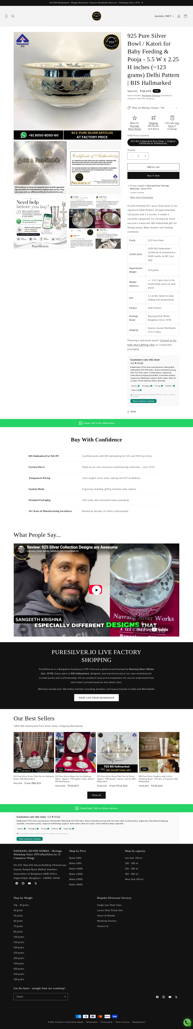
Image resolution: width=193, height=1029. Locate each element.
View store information (141, 197)
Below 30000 (76, 884)
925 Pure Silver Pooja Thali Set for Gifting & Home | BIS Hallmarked (34, 777)
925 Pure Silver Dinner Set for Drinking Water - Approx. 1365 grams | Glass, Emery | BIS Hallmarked (75, 779)
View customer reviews (143, 401)
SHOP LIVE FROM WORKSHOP (96, 697)
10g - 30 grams (21, 905)
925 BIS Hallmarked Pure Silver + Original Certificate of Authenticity (153, 142)
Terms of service (122, 1022)
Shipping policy (138, 1022)
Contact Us (102, 926)
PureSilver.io (60, 1022)
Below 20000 (76, 879)
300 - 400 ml (131, 874)
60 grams (18, 921)
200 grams (19, 947)
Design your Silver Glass (109, 905)
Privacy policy (106, 1022)
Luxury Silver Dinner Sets (110, 910)
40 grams (18, 910)
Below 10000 (76, 868)
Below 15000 (76, 874)
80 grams (18, 931)
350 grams (19, 963)
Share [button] (133, 411)
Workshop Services (106, 921)
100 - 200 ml (131, 863)
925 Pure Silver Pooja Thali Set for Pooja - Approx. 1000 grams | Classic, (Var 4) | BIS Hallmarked (116, 779)
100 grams (19, 937)
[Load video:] (96, 590)
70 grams (18, 926)
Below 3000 (75, 858)
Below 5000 (75, 863)
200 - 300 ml (131, 868)
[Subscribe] (64, 996)
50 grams (18, 915)
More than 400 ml (134, 879)
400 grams (19, 968)
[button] (6, 16)
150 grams (19, 942)
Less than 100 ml (133, 858)
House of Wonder (106, 915)
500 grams (19, 979)
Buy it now (153, 175)
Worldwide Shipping (151, 95)
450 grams (19, 974)
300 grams (19, 958)
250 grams (19, 952)
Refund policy (92, 1022)
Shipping (153, 123)
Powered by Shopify (74, 1022)
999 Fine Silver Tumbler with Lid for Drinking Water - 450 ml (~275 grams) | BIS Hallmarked (158, 779)
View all (96, 795)
